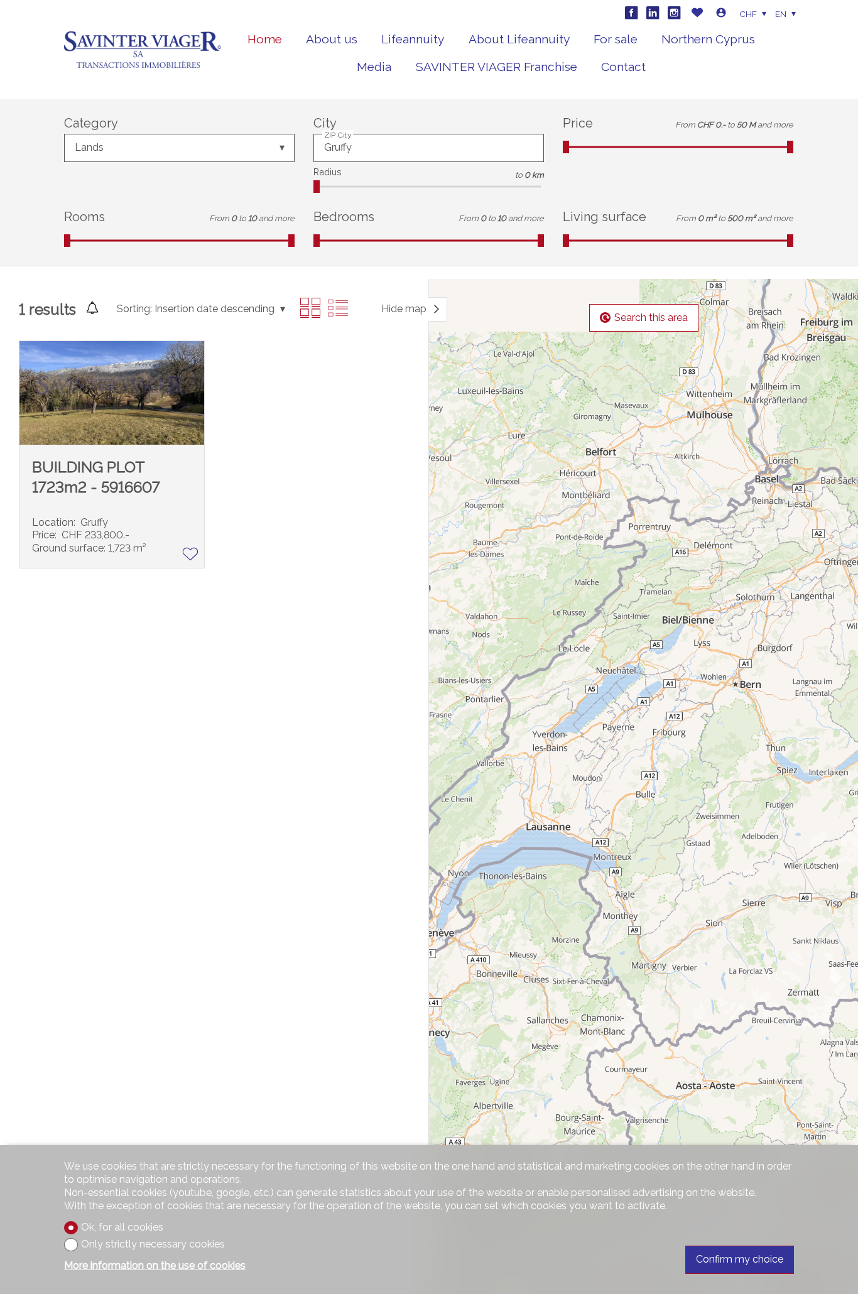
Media (374, 66)
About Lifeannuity (519, 39)
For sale (616, 39)
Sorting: (134, 309)
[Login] (721, 14)
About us (331, 39)
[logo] (142, 49)
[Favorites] (697, 14)
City (325, 123)
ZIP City (338, 135)
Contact (623, 66)
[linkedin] (652, 12)
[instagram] (674, 12)
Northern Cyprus (708, 39)
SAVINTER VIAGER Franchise (496, 66)
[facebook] (631, 12)
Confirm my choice (739, 1259)
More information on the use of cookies (155, 1265)
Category (91, 123)
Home (264, 39)
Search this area (651, 318)
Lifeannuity (412, 39)
